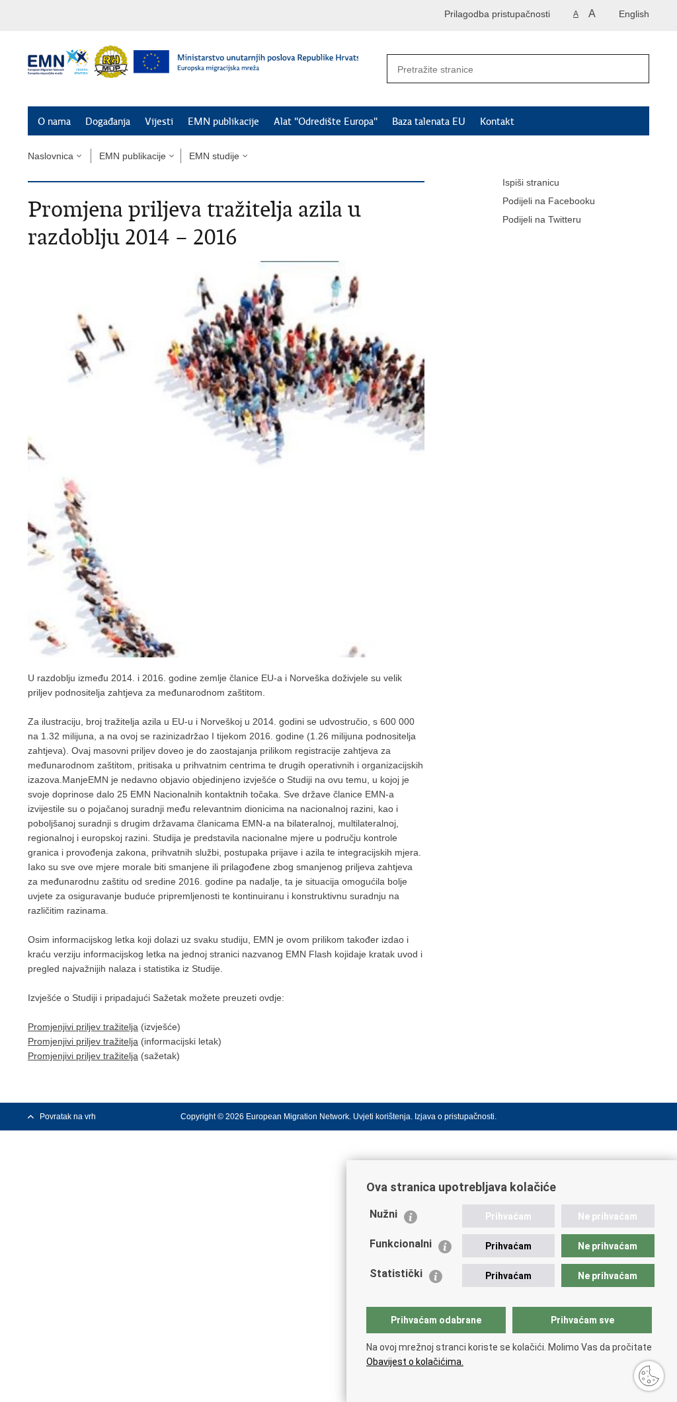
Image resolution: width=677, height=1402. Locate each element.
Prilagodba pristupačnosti (497, 14)
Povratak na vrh (68, 1116)
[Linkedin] (643, 1117)
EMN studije (214, 156)
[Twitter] (580, 1117)
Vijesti (159, 122)
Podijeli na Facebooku (548, 201)
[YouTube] (601, 1117)
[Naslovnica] (193, 69)
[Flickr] (622, 1117)
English (634, 14)
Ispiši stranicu (530, 182)
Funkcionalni (401, 1243)
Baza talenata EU (428, 122)
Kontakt (497, 122)
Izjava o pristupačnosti (455, 1116)
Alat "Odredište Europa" (326, 122)
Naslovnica (50, 156)
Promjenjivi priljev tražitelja (83, 1026)
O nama (54, 122)
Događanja (107, 122)
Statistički (396, 1273)
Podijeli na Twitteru (541, 219)
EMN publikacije (223, 122)
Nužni (383, 1214)
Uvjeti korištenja (382, 1116)
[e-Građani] (84, 15)
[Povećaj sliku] (226, 458)
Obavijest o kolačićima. (414, 1361)
